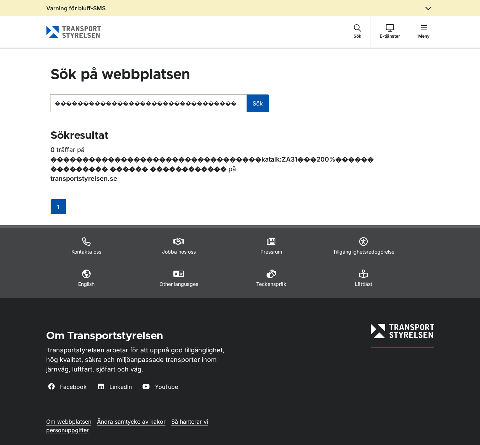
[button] (357, 32)
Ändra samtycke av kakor (131, 421)
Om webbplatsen (68, 421)
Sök (258, 103)
